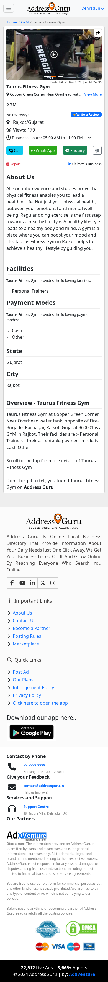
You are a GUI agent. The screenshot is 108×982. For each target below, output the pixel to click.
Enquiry (77, 150)
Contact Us (24, 621)
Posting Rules (27, 636)
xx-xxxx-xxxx (34, 765)
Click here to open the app (40, 703)
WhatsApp (45, 150)
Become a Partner (31, 628)
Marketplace (26, 644)
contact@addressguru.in (44, 785)
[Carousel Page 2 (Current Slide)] (53, 76)
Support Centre (36, 806)
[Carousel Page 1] (46, 76)
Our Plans (23, 680)
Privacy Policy (27, 695)
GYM (25, 22)
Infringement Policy (33, 687)
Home (12, 22)
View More (93, 94)
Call (17, 150)
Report (14, 164)
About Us (22, 613)
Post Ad (21, 672)
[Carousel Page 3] (60, 76)
